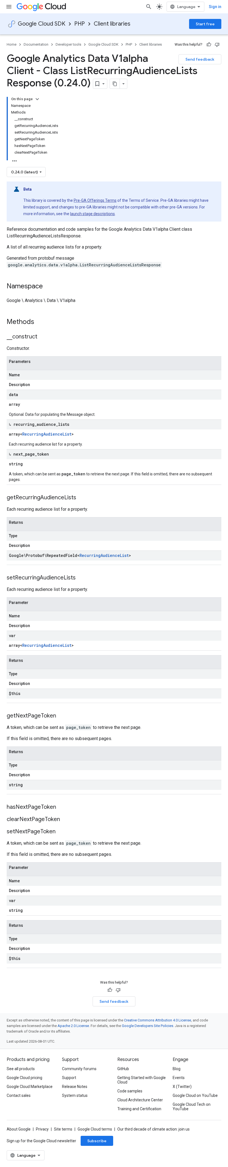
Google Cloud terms (95, 1129)
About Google (19, 1129)
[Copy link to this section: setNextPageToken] (61, 832)
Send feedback (199, 59)
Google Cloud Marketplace (30, 1086)
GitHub (123, 1069)
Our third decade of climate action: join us (153, 1129)
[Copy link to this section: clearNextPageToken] (65, 819)
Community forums (79, 1069)
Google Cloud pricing (24, 1077)
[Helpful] (209, 44)
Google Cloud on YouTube (195, 1095)
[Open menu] (8, 6)
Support (69, 1077)
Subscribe (96, 1140)
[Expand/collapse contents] (37, 99)
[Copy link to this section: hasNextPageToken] (61, 807)
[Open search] (148, 6)
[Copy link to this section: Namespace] (48, 286)
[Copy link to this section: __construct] (42, 337)
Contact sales (19, 1095)
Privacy (42, 1129)
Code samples (129, 1091)
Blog (176, 1069)
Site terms (63, 1129)
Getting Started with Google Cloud (141, 1079)
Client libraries (112, 23)
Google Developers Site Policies (147, 1026)
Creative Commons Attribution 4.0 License (157, 1020)
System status (75, 1095)
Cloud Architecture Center (140, 1100)
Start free (205, 23)
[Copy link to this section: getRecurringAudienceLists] (81, 498)
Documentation (36, 44)
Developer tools (68, 44)
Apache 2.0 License (73, 1026)
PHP (79, 23)
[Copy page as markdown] (115, 84)
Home (11, 44)
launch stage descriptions (92, 214)
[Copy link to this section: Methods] (41, 322)
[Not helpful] (217, 44)
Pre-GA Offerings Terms (95, 200)
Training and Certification (139, 1109)
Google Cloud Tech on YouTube (191, 1106)
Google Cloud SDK (41, 23)
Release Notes (74, 1086)
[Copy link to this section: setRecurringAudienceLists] (81, 578)
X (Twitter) (182, 1086)
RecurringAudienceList (46, 434)
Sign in (215, 6)
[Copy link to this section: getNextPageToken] (61, 716)
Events (179, 1077)
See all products (21, 1069)
